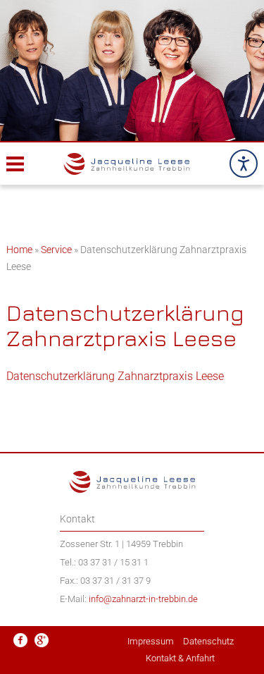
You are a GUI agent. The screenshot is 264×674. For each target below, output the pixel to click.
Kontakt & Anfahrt (180, 658)
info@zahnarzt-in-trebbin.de (143, 599)
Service (56, 249)
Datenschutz (208, 641)
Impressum (150, 641)
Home (19, 249)
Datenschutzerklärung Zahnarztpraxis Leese (115, 376)
